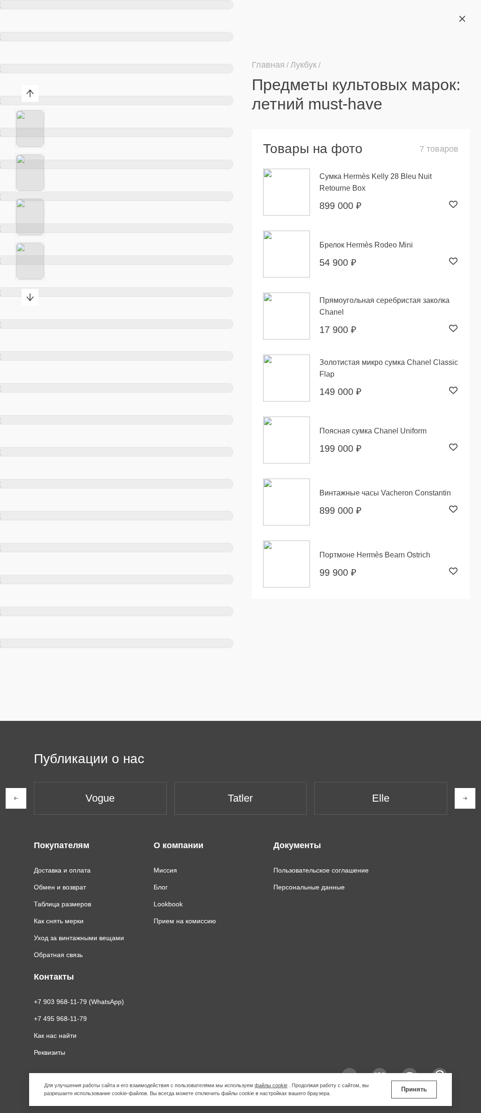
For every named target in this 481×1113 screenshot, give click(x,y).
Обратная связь (58, 954)
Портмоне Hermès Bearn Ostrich (374, 555)
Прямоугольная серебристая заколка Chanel (384, 306)
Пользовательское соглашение (321, 870)
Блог (161, 887)
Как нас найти (55, 1035)
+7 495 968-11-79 (60, 1018)
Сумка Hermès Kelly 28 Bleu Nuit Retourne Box (375, 182)
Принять (414, 1089)
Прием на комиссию (185, 921)
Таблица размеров (62, 904)
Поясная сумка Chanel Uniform (373, 431)
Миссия (165, 870)
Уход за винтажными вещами (79, 938)
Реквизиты (49, 1052)
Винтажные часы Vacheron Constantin (385, 493)
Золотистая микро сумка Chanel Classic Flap (388, 368)
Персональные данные (309, 887)
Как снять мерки (59, 921)
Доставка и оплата (62, 870)
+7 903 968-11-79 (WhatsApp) (79, 1001)
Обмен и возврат (60, 887)
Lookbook (168, 904)
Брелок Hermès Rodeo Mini (366, 245)
